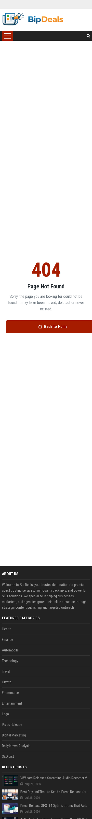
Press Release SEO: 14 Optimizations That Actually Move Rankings (55, 805)
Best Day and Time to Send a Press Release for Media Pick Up (55, 792)
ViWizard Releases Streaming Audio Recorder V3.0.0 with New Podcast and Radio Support (55, 778)
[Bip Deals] (33, 19)
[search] (88, 36)
